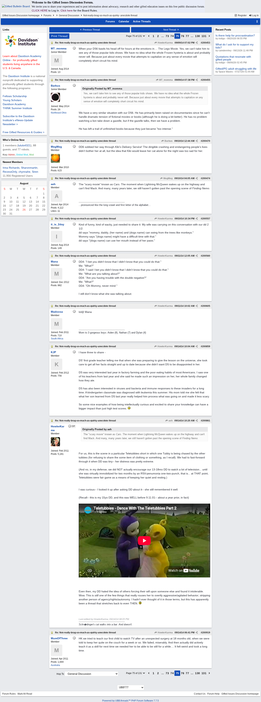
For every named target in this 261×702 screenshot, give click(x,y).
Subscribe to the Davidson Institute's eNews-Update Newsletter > (18, 120)
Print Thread (59, 36)
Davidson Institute (19, 76)
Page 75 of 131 (134, 36)
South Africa (57, 338)
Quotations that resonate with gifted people (233, 58)
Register (242, 15)
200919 (206, 632)
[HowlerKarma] (55, 445)
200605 (206, 306)
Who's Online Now (13, 139)
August (24, 183)
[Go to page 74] (149, 36)
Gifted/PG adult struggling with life (236, 68)
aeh (170, 420)
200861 (206, 420)
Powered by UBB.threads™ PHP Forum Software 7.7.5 (130, 700)
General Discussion (69, 15)
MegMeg (168, 178)
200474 (206, 178)
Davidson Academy (14, 104)
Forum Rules (9, 693)
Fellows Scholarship (15, 96)
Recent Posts (223, 29)
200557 (206, 218)
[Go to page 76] (209, 36)
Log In (255, 15)
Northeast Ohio (58, 112)
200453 (206, 42)
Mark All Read (25, 693)
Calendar (124, 21)
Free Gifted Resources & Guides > (23, 132)
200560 (206, 255)
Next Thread (170, 29)
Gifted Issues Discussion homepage (21, 15)
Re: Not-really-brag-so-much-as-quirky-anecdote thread (85, 42)
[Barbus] (55, 101)
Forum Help (213, 693)
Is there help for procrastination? (235, 35)
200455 (206, 80)
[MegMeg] (55, 162)
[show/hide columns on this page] (257, 21)
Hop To (60, 674)
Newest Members (13, 162)
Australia (55, 665)
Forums (47, 15)
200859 (206, 346)
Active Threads (142, 21)
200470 (206, 141)
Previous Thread (91, 29)
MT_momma (166, 80)
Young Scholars (12, 100)
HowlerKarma (165, 42)
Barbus (168, 141)
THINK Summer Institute (17, 108)
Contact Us (199, 693)
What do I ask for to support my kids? (235, 46)
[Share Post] (197, 43)
